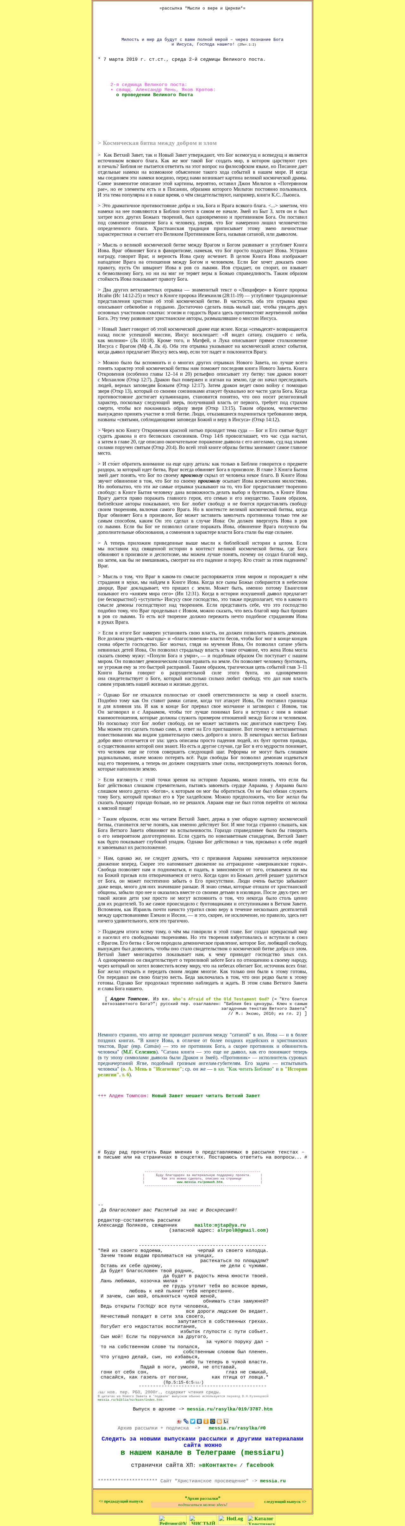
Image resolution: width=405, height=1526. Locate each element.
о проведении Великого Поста (154, 94)
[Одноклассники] (206, 1421)
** (203, 1498)
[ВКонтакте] (199, 1421)
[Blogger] (219, 1421)
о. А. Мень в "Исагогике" (152, 1069)
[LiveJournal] (186, 1421)
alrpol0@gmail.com (241, 1230)
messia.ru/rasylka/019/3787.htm (229, 1409)
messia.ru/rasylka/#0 (237, 1428)
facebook (260, 1465)
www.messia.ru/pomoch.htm (199, 1182)
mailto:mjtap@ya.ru (220, 1225)
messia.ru (273, 1481)
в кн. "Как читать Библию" (244, 1069)
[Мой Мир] (212, 1421)
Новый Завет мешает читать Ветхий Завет (206, 1095)
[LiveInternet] (226, 1421)
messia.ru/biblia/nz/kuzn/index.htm (130, 1400)
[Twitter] (193, 1421)
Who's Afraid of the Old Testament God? (221, 999)
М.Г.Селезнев (139, 1051)
